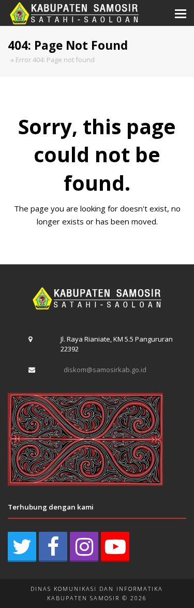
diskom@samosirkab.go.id (105, 369)
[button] (180, 13)
